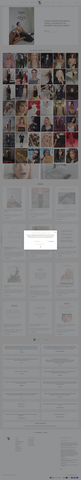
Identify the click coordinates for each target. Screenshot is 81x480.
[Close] (55, 232)
